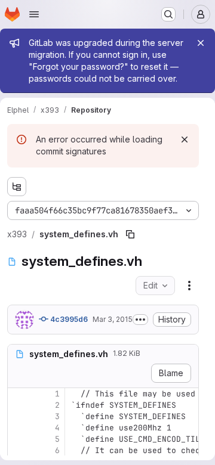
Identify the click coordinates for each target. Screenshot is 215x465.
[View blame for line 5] (18, 439)
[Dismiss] (184, 139)
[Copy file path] (130, 234)
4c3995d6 (68, 319)
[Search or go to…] (168, 14)
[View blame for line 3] (18, 416)
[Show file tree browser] (16, 186)
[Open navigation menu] (34, 14)
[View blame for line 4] (18, 427)
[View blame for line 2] (18, 405)
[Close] (201, 43)
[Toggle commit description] (140, 319)
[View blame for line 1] (18, 393)
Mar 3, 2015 (113, 319)
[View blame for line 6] (18, 450)
